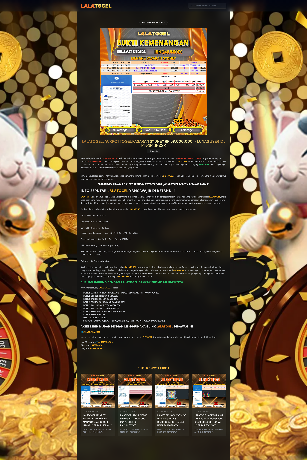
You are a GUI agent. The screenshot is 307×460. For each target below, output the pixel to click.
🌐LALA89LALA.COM (90, 332)
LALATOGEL (168, 176)
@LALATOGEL (96, 348)
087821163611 (98, 345)
